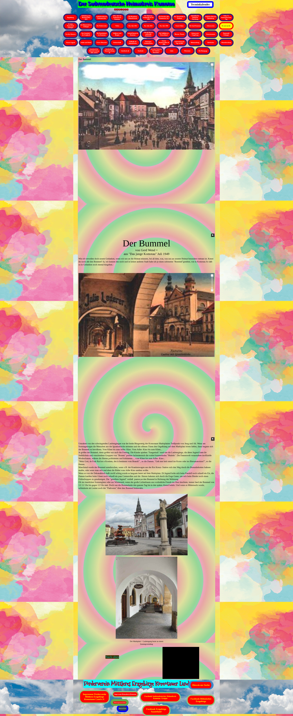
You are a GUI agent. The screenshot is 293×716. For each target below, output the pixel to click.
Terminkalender (200, 4)
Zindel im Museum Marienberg (210, 17)
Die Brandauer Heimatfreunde (132, 17)
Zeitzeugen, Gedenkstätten (148, 42)
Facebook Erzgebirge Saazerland (156, 710)
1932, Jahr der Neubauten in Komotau (117, 17)
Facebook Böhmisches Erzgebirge (201, 700)
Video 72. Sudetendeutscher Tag (226, 17)
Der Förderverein (102, 26)
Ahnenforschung (226, 42)
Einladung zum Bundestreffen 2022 (86, 17)
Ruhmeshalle (117, 42)
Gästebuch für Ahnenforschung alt (109, 50)
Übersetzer (187, 51)
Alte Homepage (202, 51)
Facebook (140, 51)
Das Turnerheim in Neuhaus (179, 17)
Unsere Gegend (70, 42)
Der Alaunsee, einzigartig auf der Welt (148, 17)
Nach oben (112, 657)
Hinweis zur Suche (201, 685)
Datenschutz (122, 708)
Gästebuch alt (125, 51)
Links (171, 51)
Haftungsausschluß (120, 702)
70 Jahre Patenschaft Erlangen (70, 25)
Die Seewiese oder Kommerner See (164, 17)
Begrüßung (70, 17)
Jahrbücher (210, 42)
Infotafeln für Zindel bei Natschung (195, 17)
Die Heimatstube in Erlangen (86, 25)
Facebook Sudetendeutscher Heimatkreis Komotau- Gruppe (160, 697)
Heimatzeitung (195, 42)
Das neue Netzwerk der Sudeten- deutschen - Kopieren (156, 51)
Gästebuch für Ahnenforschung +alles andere (94, 50)
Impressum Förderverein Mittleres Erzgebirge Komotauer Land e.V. (94, 696)
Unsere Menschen (101, 42)
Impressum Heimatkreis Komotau (125, 694)
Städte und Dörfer (86, 42)
